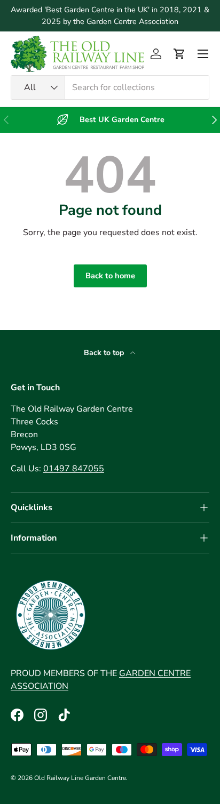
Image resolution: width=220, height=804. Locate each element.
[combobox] (110, 87)
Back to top (105, 353)
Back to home (110, 275)
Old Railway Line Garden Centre (80, 778)
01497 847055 (73, 469)
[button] (179, 54)
